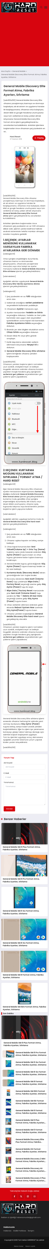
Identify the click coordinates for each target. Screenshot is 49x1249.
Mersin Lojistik (30, 1246)
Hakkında (7, 1230)
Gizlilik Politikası (19, 1230)
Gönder (9, 808)
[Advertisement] (24, 40)
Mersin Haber (18, 1246)
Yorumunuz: (9, 782)
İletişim (31, 1230)
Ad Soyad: (8, 762)
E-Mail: (6, 773)
